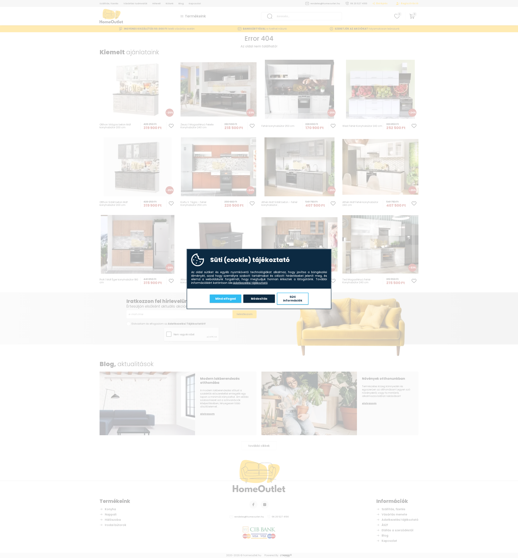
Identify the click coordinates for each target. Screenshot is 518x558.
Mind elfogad (225, 298)
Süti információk (292, 299)
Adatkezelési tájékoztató (250, 283)
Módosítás (259, 298)
